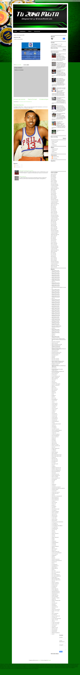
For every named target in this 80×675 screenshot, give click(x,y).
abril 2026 (52, 179)
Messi (53, 534)
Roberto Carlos (55, 582)
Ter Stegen (54, 614)
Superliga (53, 605)
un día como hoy (55, 623)
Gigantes (53, 484)
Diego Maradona (55, 448)
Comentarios (17, 166)
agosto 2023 (53, 220)
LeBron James (54, 512)
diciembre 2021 (54, 246)
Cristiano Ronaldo (55, 434)
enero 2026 (53, 182)
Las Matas (53, 510)
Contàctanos (22, 31)
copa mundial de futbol (56, 430)
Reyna (53, 581)
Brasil (53, 396)
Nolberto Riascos (55, 551)
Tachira (53, 608)
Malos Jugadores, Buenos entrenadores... (61, 79)
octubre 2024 (53, 202)
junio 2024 (53, 207)
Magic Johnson (54, 533)
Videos (29, 31)
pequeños (54, 561)
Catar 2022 (54, 413)
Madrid (53, 532)
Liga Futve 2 (54, 515)
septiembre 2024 (54, 203)
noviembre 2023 (54, 216)
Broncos (53, 398)
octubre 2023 (53, 217)
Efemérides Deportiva (19, 105)
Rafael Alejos (54, 568)
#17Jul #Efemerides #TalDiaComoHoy (59, 287)
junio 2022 (53, 238)
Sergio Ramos (54, 595)
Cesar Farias (54, 417)
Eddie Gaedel (54, 452)
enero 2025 (53, 198)
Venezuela (54, 630)
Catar (53, 412)
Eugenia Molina (56, 156)
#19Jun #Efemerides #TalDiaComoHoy (55, 294)
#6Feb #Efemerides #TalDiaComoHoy (55, 330)
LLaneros (53, 517)
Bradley (53, 395)
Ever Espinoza (54, 463)
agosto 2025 (53, 189)
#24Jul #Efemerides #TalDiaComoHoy (55, 307)
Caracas (53, 407)
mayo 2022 (53, 239)
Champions (54, 419)
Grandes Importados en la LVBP (58, 488)
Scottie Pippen (55, 590)
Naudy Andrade (55, 546)
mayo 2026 (53, 177)
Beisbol (53, 392)
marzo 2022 (53, 242)
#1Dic (53, 298)
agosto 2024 (53, 204)
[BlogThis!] (25, 64)
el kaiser (53, 457)
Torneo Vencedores (55, 618)
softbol (53, 599)
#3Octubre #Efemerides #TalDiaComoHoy (56, 326)
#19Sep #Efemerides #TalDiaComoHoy (56, 297)
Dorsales (53, 450)
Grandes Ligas (54, 489)
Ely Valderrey (54, 461)
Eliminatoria (54, 458)
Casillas (53, 410)
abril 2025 (52, 194)
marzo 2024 (53, 211)
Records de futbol (55, 574)
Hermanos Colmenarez (56, 496)
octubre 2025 (53, 186)
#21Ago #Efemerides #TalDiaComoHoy (56, 304)
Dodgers (53, 449)
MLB (52, 539)
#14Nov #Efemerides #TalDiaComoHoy (56, 278)
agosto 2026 (53, 173)
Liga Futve (54, 514)
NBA (52, 547)
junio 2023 (53, 222)
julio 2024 (52, 206)
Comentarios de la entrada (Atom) (25, 101)
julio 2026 (52, 175)
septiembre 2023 (54, 219)
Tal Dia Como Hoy (55, 609)
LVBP (53, 530)
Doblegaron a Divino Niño (60, 131)
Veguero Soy (54, 627)
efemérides (54, 453)
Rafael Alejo (54, 566)
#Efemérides (54, 343)
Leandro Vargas (55, 511)
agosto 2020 (53, 266)
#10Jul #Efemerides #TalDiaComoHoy (55, 271)
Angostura (54, 382)
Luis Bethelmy (54, 528)
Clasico (53, 425)
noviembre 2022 (54, 231)
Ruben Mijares (54, 588)
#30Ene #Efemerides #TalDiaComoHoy (56, 320)
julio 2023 (52, 221)
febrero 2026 (53, 181)
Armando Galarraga (55, 383)
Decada (53, 440)
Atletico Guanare (55, 385)
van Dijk (53, 626)
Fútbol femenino (55, 474)
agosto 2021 (53, 251)
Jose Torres (54, 502)
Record (53, 570)
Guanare (53, 490)
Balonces (53, 387)
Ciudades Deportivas (56, 423)
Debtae (53, 439)
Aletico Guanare (55, 377)
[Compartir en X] (26, 64)
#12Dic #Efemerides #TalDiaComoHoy (55, 273)
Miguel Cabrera (55, 537)
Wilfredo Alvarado (55, 632)
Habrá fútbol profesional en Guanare (26, 170)
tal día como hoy (55, 610)
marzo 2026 (53, 180)
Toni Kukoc (54, 617)
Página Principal (32, 99)
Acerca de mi (37, 31)
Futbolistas (54, 479)
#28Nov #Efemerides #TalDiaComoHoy (56, 313)
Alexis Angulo (54, 378)
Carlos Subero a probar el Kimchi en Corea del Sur (61, 88)
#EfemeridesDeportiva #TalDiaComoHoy (56, 346)
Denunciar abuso (55, 653)
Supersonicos (54, 606)
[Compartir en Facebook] (27, 64)
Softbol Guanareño (55, 600)
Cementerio (54, 414)
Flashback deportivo (56, 468)
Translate (59, 45)
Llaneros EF (54, 519)
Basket (53, 391)
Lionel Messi (54, 516)
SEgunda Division (55, 591)
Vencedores (54, 628)
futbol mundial (54, 476)
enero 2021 (53, 260)
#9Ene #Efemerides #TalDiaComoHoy (55, 337)
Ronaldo (53, 587)
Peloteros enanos (55, 559)
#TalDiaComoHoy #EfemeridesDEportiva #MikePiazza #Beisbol (59, 365)
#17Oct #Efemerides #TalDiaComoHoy (56, 290)
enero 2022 (53, 244)
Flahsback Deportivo (56, 467)
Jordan (53, 501)
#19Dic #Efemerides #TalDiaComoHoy (55, 292)
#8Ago (53, 333)
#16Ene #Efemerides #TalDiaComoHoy (56, 286)
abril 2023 (52, 225)
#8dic (53, 335)
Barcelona (54, 390)
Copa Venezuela (55, 431)
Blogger (49, 660)
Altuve (53, 381)
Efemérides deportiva (56, 456)
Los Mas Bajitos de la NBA (56, 525)
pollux (39, 660)
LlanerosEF (54, 520)
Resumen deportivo (55, 579)
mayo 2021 (53, 255)
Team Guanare (54, 613)
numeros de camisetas (56, 552)
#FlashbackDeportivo (56, 352)
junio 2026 (53, 176)
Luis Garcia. (54, 529)
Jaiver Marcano (55, 497)
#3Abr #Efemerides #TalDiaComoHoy (55, 324)
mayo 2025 (53, 193)
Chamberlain (54, 418)
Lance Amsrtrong (55, 508)
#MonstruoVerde (55, 359)
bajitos (53, 386)
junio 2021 (52, 253)
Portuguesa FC (54, 565)
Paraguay (53, 555)
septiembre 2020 (54, 265)
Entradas (17, 165)
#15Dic (53, 281)
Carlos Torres (54, 408)
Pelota (53, 557)
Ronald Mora (54, 584)
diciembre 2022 (54, 230)
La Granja (53, 506)
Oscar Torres (54, 554)
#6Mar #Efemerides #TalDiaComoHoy (55, 332)
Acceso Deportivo (55, 376)
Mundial (53, 543)
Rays (53, 569)
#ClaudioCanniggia (55, 341)
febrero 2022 (53, 243)
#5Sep (53, 328)
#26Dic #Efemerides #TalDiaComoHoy (56, 309)
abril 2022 (52, 240)
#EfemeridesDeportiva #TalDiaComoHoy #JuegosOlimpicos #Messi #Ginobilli (59, 348)
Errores (53, 462)
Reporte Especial (22, 176)
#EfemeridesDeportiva (56, 344)
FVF (52, 483)
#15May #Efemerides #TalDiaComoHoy (56, 283)
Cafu (53, 401)
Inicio (15, 31)
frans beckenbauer (55, 471)
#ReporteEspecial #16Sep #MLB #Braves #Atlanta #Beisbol (58, 362)
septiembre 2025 (54, 188)
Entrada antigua (43, 99)
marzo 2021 (53, 257)
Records (53, 573)
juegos (53, 505)
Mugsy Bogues (54, 542)
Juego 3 (53, 503)
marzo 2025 (53, 195)
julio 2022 (52, 237)
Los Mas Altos (54, 524)
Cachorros (54, 400)
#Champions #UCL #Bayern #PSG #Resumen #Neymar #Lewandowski (59, 339)
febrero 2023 (53, 228)
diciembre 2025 (54, 184)
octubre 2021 (53, 248)
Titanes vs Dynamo (55, 615)
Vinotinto (53, 631)
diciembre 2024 (54, 199)
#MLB (53, 357)
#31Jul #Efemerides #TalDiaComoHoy (55, 322)
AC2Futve (53, 374)
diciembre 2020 (54, 261)
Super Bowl (54, 603)
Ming (53, 538)
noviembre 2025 (54, 185)
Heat (53, 494)
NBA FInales (54, 548)
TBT (52, 612)
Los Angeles (54, 523)
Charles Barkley (55, 421)
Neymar (53, 550)
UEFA (53, 621)
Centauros (54, 416)
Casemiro (53, 409)
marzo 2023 (53, 226)
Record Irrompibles (55, 572)
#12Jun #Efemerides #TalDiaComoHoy (55, 275)
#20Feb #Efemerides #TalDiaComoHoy (56, 300)
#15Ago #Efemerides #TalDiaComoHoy (56, 280)
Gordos (53, 485)
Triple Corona (54, 619)
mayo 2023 (53, 224)
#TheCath (54, 367)
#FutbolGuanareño (55, 353)
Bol (52, 394)
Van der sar (54, 624)
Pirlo (52, 563)
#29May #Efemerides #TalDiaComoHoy (56, 315)
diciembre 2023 (54, 215)
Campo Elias (54, 404)
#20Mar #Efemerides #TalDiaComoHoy (56, 302)
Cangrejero (54, 405)
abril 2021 (52, 256)
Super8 (53, 604)
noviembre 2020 (54, 262)
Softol (53, 601)
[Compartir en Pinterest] (28, 64)
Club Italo (53, 426)
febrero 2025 (53, 197)
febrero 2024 (53, 212)
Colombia (54, 427)
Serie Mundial (54, 596)
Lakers (53, 507)
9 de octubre (54, 373)
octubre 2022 (53, 233)
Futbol (53, 472)
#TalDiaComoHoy (55, 363)
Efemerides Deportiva (56, 454)
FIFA (52, 465)
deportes (53, 443)
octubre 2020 (53, 264)
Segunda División (55, 592)
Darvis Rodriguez (55, 435)
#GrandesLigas (54, 354)
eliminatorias (54, 459)
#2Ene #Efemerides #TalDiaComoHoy (55, 318)
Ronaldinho (54, 586)
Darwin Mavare (55, 436)
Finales (53, 466)
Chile (53, 422)
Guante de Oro (55, 493)
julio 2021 (52, 252)
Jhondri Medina (55, 499)
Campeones (54, 403)
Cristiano (53, 432)
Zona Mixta (55, 158)
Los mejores (54, 526)
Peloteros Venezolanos (56, 560)
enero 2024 (53, 213)
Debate (53, 438)
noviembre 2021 (54, 247)
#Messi (53, 356)
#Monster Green (55, 358)
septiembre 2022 (54, 234)
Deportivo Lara (54, 444)
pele (53, 556)
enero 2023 (53, 229)
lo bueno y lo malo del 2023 (57, 521)
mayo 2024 (53, 208)
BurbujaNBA (54, 399)
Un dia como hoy (55, 622)
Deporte (53, 441)
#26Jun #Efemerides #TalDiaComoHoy (56, 311)
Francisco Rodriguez (56, 470)
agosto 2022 (53, 235)
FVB (52, 481)
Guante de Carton (55, 492)
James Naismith (55, 498)
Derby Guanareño (55, 445)
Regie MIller (54, 577)
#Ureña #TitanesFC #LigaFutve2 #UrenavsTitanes (58, 372)
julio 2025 (52, 190)
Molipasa (53, 541)
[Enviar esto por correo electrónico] (24, 64)
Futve (53, 480)
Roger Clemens (55, 583)
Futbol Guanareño (55, 475)
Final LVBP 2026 (59, 121)
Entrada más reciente (19, 99)
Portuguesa (54, 564)
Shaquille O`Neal (55, 597)
